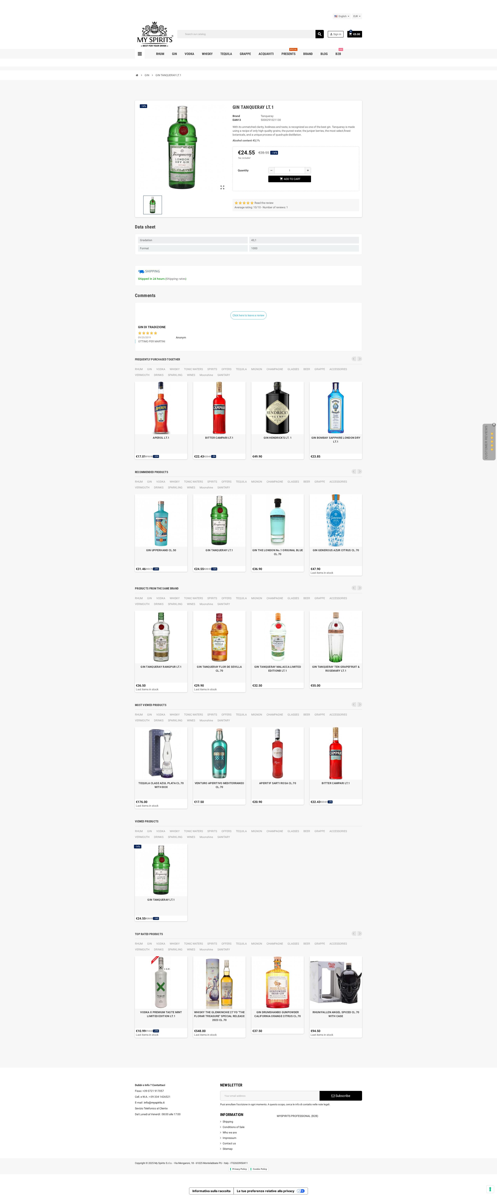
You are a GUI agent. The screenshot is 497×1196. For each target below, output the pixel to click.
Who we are (230, 1132)
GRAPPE (320, 369)
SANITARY (223, 375)
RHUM (139, 369)
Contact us (229, 1143)
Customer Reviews (486, 442)
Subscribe (342, 1096)
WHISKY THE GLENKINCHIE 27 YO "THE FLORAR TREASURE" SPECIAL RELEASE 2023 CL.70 (219, 1016)
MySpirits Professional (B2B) (297, 1116)
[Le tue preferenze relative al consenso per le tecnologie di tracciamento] (490, 1189)
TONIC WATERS (193, 369)
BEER (306, 369)
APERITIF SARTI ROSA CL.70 (277, 783)
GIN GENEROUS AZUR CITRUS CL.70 (336, 550)
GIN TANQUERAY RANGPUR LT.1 (161, 666)
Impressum (229, 1137)
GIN (149, 369)
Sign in (335, 34)
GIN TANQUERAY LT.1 (219, 550)
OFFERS (226, 369)
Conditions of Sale (233, 1127)
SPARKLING (175, 375)
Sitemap (228, 1148)
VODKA (160, 369)
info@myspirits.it (154, 1102)
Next (359, 359)
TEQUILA (241, 369)
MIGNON (256, 369)
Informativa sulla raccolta (211, 1191)
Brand (236, 116)
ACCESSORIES (338, 369)
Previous (354, 359)
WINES (191, 375)
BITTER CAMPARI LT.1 (219, 437)
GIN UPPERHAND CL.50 (161, 550)
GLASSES (293, 369)
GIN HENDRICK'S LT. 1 (278, 437)
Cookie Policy (260, 1169)
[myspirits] (154, 33)
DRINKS (158, 375)
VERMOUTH (142, 375)
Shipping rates (175, 279)
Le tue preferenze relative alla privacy (265, 1191)
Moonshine (206, 375)
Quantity (243, 170)
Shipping (228, 1121)
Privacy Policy (239, 1169)
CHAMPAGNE (275, 369)
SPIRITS (212, 369)
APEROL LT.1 (161, 437)
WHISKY (175, 369)
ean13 (237, 119)
